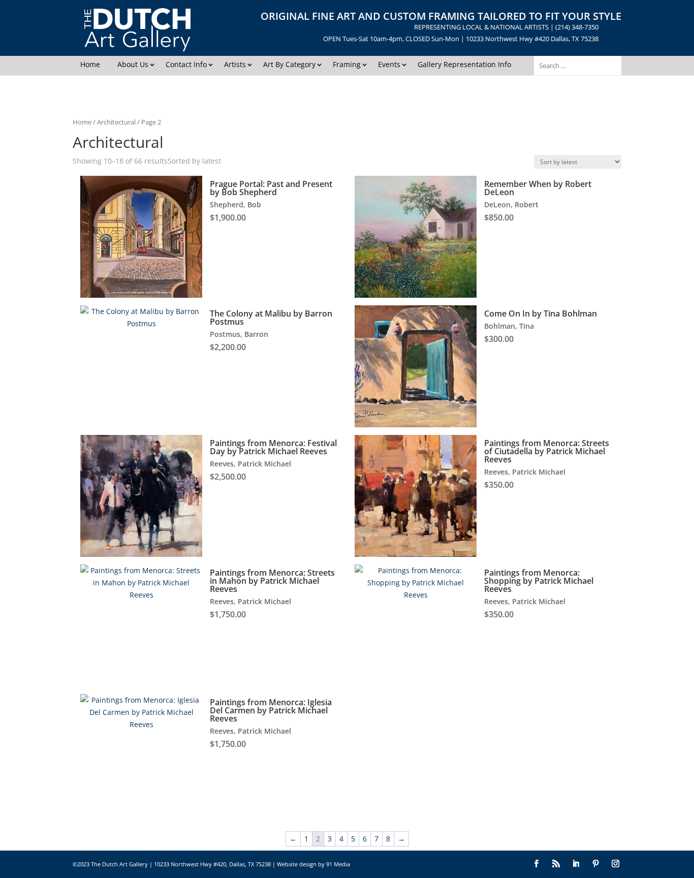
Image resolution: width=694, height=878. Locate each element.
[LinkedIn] (576, 864)
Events (389, 64)
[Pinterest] (596, 864)
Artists (235, 64)
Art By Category (289, 64)
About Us (132, 64)
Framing (347, 64)
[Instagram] (615, 864)
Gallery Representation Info (464, 64)
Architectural (116, 122)
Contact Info (186, 64)
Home (90, 64)
